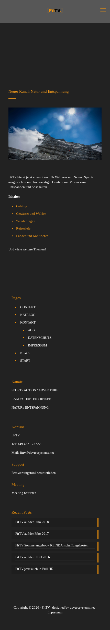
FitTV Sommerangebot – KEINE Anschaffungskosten (52, 545)
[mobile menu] (103, 10)
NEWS (24, 353)
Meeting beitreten (24, 493)
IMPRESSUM (37, 345)
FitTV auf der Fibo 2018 (32, 522)
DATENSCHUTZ (39, 338)
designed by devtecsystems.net (73, 607)
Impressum (55, 612)
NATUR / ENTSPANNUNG (30, 407)
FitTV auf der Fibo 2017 (32, 533)
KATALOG (27, 315)
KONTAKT (28, 322)
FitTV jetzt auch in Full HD (34, 569)
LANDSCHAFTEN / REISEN (31, 399)
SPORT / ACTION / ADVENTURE (35, 390)
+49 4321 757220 (30, 444)
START (25, 361)
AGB (31, 330)
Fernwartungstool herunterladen (34, 473)
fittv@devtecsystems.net (37, 452)
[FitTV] (55, 10)
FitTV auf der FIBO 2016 (32, 557)
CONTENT (28, 307)
